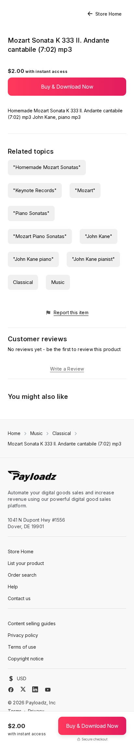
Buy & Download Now (67, 86)
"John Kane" (98, 236)
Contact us (19, 598)
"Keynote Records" (35, 190)
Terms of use (22, 647)
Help (13, 586)
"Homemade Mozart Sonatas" (47, 167)
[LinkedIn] (35, 689)
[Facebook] (11, 689)
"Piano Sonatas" (31, 213)
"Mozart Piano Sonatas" (40, 236)
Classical (23, 282)
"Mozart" (85, 190)
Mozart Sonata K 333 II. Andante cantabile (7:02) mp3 (64, 443)
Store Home (108, 14)
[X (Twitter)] (23, 689)
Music (58, 282)
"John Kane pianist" (93, 259)
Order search (22, 575)
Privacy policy (23, 635)
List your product (26, 563)
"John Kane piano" (33, 259)
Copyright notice (26, 658)
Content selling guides (32, 623)
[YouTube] (48, 689)
